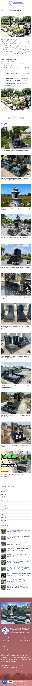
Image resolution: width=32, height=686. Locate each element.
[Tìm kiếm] (30, 2)
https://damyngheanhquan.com (9, 667)
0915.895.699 (11, 62)
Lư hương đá (5, 512)
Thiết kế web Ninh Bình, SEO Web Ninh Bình (13, 684)
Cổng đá (3, 494)
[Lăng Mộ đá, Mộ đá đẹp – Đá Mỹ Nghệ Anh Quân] (16, 2)
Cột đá (3, 497)
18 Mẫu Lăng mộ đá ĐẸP (10, 73)
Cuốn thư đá (4, 500)
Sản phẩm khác (5, 521)
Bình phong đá (5, 491)
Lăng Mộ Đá (4, 506)
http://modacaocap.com (12, 66)
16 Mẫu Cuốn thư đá (9, 83)
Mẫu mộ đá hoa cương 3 (24, 53)
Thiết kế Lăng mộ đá (24, 640)
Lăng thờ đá (4, 509)
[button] (4, 681)
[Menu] (2, 3)
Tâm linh (5, 649)
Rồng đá (3, 518)
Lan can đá (4, 503)
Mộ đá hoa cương (5, 8)
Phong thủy (6, 646)
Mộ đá (3, 515)
